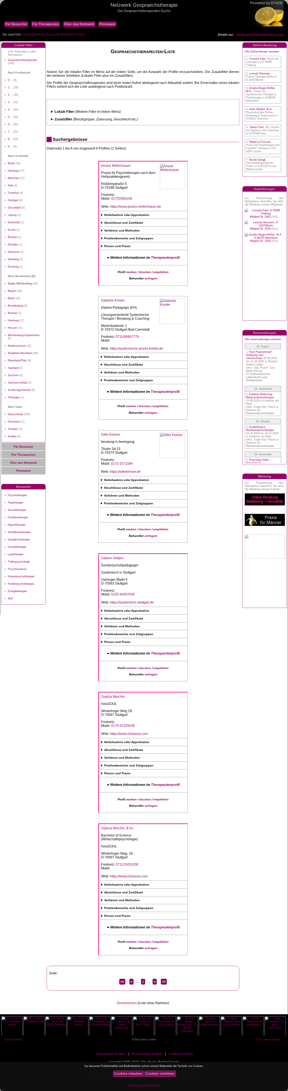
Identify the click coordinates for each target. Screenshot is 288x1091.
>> (164, 981)
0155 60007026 (123, 594)
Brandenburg (15, 305)
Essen (12, 229)
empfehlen (161, 272)
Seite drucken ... (15, 1039)
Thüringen (14, 397)
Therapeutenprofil (165, 257)
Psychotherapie (17, 495)
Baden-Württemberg (20, 283)
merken (131, 272)
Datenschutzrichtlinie (144, 1085)
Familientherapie (18, 517)
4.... (10, 109)
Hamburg (13, 170)
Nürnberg (13, 259)
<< (122, 981)
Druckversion (127, 1003)
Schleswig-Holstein (19, 390)
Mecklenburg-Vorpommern (24, 335)
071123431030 (127, 864)
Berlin (11, 163)
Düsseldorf (14, 207)
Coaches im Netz (181, 1053)
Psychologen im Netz (147, 1053)
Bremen (12, 237)
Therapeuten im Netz (110, 1053)
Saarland (13, 367)
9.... (10, 146)
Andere (12, 436)
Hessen (12, 327)
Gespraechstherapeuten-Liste (260, 34)
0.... (10, 80)
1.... (10, 87)
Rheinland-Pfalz (17, 360)
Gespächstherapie (19, 539)
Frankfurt (13, 192)
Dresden (13, 244)
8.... (10, 139)
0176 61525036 (123, 725)
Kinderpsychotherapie (21, 583)
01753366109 (121, 198)
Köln (10, 185)
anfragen (151, 278)
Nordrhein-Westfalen (20, 353)
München (13, 178)
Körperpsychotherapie (21, 576)
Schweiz (13, 429)
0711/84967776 (127, 336)
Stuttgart (13, 200)
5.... (10, 117)
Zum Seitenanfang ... (270, 1039)
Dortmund (14, 222)
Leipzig (12, 215)
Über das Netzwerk (79, 24)
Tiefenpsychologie (19, 561)
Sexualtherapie (17, 510)
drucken (145, 272)
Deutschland (15, 414)
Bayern (12, 290)
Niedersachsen (17, 345)
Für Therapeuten (45, 24)
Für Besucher (16, 24)
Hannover (13, 251)
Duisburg (13, 266)
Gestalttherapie (17, 546)
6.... (10, 124)
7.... (10, 131)
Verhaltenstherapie (19, 532)
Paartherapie (15, 502)
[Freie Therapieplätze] (2, 17)
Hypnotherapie (16, 524)
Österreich (14, 421)
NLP (10, 598)
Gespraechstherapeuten (22, 60)
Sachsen (13, 375)
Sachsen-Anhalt (17, 382)
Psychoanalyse (17, 569)
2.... (10, 94)
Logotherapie (15, 554)
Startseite (30, 34)
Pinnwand (107, 24)
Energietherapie (17, 591)
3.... (10, 102)
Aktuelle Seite (74, 34)
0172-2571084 (122, 463)
